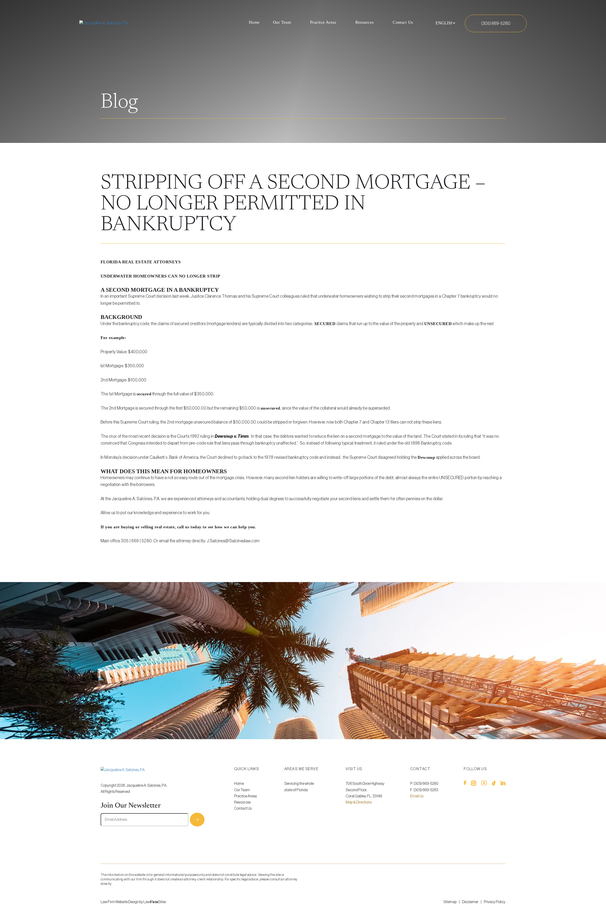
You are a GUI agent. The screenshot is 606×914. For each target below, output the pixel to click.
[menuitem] (254, 23)
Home (254, 22)
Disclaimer (470, 902)
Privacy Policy (494, 902)
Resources (364, 22)
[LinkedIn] (503, 784)
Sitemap (450, 902)
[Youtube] (484, 784)
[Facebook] (465, 784)
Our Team (282, 22)
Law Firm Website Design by (122, 902)
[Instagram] (473, 784)
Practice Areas (323, 22)
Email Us (416, 796)
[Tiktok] (494, 784)
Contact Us (403, 22)
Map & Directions (359, 802)
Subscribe (197, 819)
